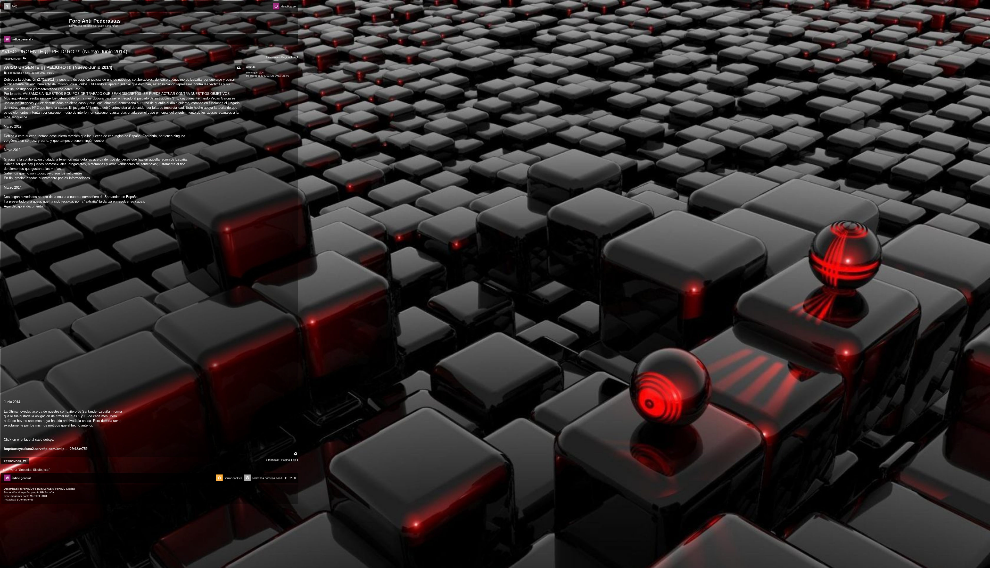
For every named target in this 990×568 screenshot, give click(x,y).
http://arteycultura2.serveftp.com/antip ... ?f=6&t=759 (45, 449)
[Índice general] (36, 22)
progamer (16, 496)
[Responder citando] (238, 68)
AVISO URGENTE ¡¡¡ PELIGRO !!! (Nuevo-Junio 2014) (64, 51)
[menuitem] (10, 6)
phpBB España (45, 492)
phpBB (28, 488)
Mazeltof (35, 496)
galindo (250, 66)
